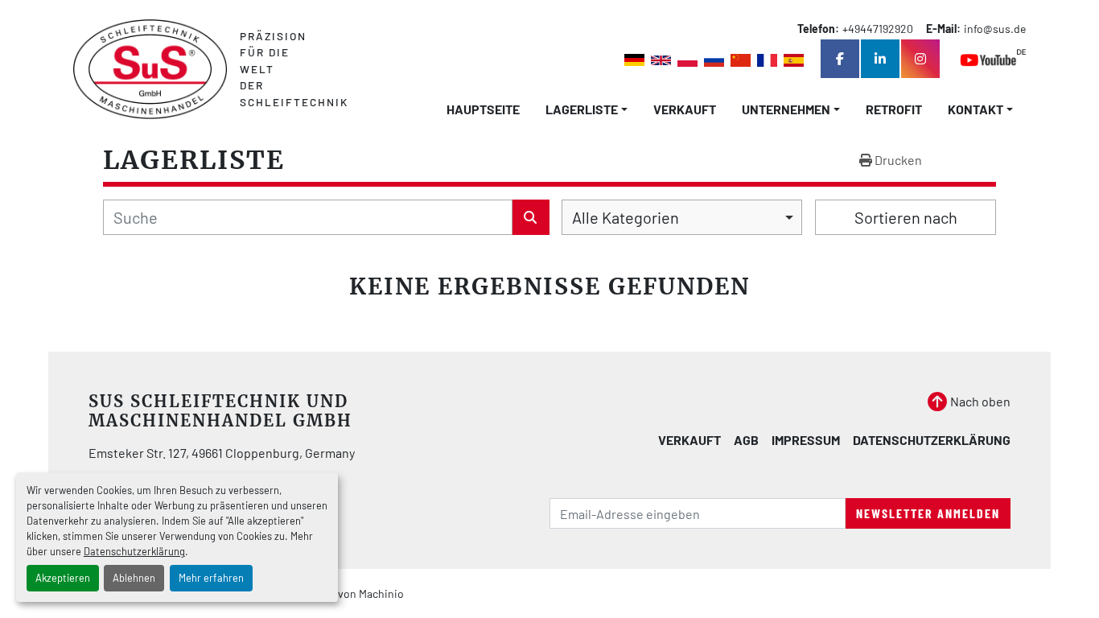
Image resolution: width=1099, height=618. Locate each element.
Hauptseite (483, 109)
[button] (586, 109)
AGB (746, 439)
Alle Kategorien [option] (625, 217)
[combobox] (682, 217)
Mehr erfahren (211, 577)
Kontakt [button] (975, 109)
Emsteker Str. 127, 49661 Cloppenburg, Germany (221, 452)
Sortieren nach (905, 217)
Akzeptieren (62, 577)
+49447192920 (877, 28)
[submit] (531, 217)
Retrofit (894, 109)
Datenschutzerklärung (134, 551)
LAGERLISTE (581, 109)
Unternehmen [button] (786, 109)
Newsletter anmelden (928, 513)
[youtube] (993, 59)
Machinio (381, 593)
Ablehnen (134, 577)
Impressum (806, 439)
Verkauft (684, 109)
